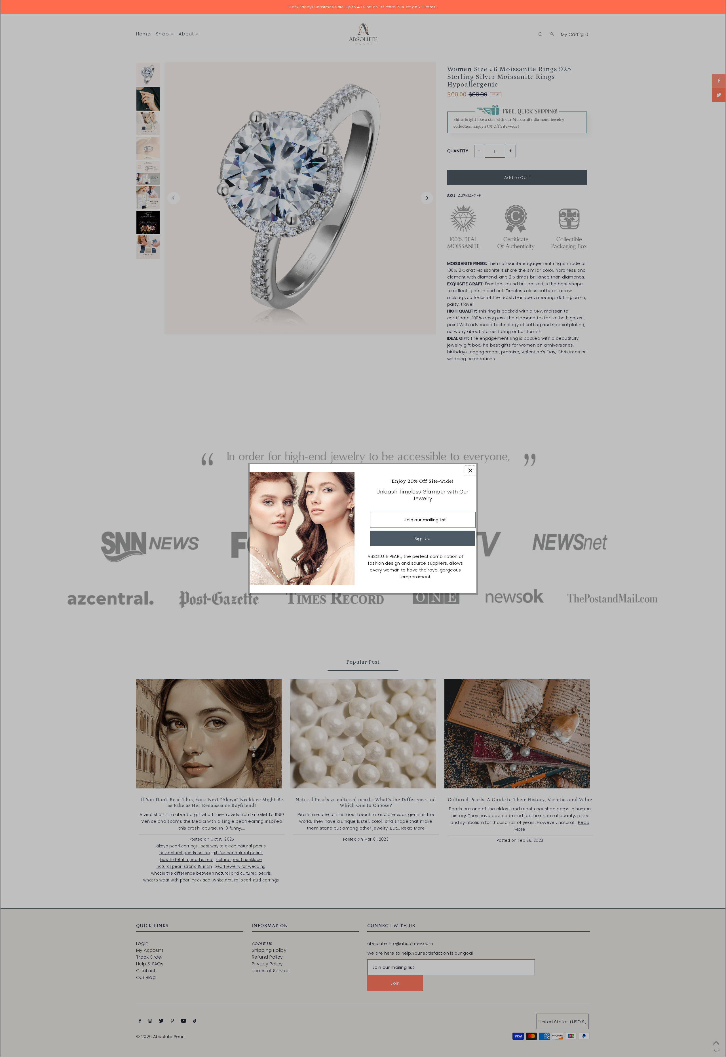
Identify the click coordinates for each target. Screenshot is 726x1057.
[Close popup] (470, 471)
